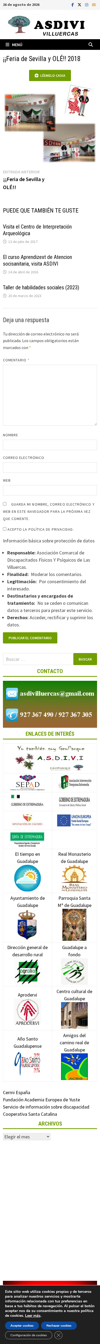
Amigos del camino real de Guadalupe (74, 1042)
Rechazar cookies (58, 1325)
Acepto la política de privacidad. (40, 529)
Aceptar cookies (22, 1325)
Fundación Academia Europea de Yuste (41, 1100)
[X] (80, 4)
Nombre (10, 435)
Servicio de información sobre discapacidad (46, 1107)
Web (7, 480)
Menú (17, 44)
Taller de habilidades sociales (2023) (41, 287)
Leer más (33, 1315)
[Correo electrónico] (94, 4)
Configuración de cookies (28, 1335)
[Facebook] (73, 4)
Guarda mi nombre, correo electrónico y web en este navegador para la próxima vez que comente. (49, 511)
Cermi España (16, 1092)
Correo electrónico (23, 457)
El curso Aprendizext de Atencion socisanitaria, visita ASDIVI (37, 260)
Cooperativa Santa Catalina (30, 1114)
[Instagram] (87, 4)
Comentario (16, 360)
